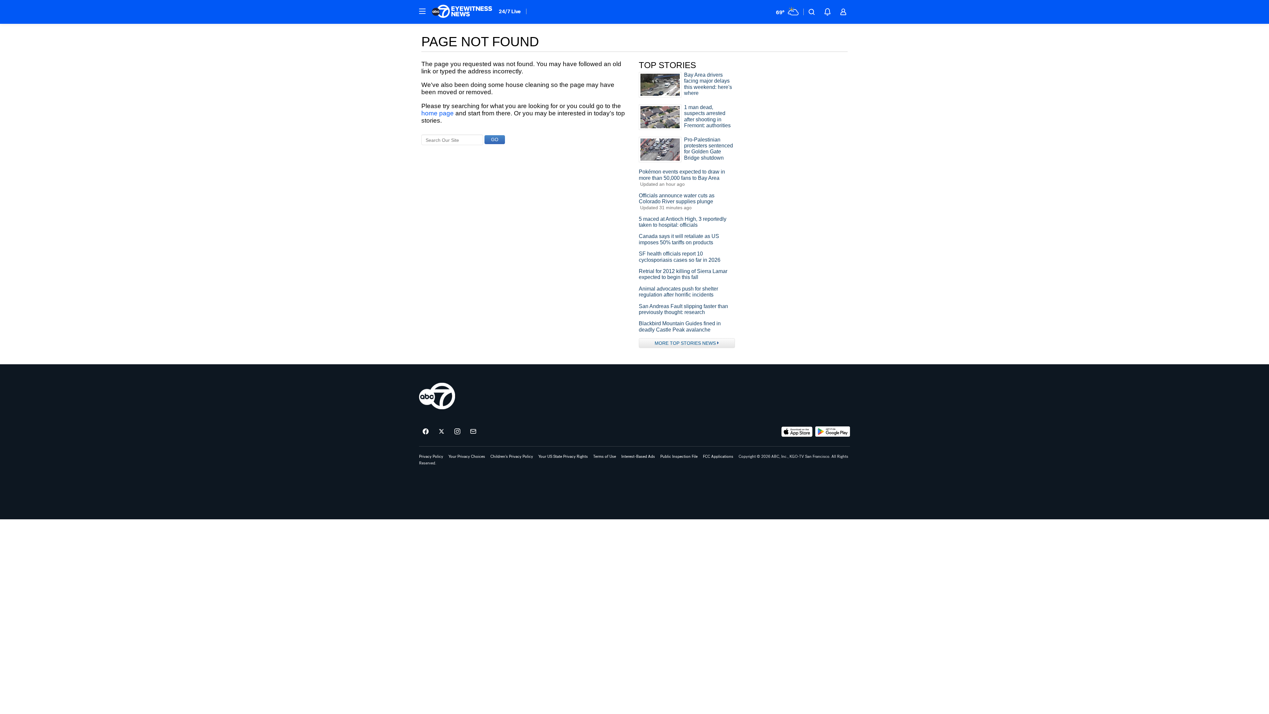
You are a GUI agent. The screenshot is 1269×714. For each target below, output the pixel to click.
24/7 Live (510, 11)
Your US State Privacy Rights (563, 456)
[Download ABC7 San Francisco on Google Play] (832, 431)
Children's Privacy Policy (511, 456)
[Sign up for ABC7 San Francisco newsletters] (473, 431)
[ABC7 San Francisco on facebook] (425, 431)
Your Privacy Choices (466, 456)
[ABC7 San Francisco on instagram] (457, 431)
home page (437, 113)
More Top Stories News (685, 343)
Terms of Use (604, 456)
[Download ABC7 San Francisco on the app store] (797, 431)
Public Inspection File (679, 456)
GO (494, 139)
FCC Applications (718, 456)
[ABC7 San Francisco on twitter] (441, 431)
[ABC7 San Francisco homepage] (462, 12)
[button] (422, 11)
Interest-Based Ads (638, 456)
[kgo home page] (437, 396)
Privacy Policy (431, 456)
